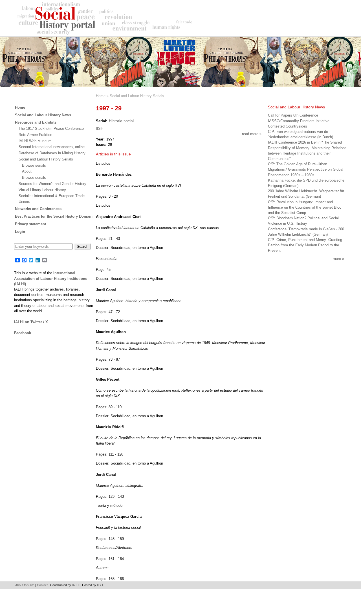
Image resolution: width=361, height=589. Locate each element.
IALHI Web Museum (35, 141)
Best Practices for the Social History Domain (54, 216)
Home (100, 96)
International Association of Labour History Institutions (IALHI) (50, 278)
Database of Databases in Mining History (52, 153)
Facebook (22, 333)
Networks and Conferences (38, 209)
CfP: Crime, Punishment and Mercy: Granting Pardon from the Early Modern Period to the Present (305, 245)
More (337, 258)
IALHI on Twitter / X (31, 322)
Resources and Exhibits (35, 122)
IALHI (76, 585)
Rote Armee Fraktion (35, 135)
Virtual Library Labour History (42, 190)
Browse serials (34, 165)
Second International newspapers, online (52, 147)
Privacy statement (30, 224)
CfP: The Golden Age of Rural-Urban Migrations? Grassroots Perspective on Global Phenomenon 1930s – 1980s (305, 169)
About (27, 171)
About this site (24, 585)
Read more (251, 134)
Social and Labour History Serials (137, 96)
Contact (42, 585)
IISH (99, 128)
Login (20, 231)
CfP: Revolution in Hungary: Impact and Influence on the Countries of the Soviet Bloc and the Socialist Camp (304, 207)
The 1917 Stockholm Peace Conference (51, 128)
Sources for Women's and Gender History (52, 184)
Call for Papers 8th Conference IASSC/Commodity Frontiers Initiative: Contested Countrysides (299, 120)
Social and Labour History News (43, 115)
